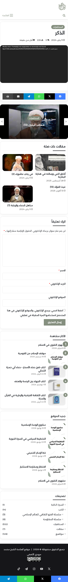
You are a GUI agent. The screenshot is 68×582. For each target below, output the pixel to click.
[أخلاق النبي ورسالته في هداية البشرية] (50, 162)
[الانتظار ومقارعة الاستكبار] (56, 471)
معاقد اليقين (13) (34, 124)
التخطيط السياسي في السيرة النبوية (27, 438)
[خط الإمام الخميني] (56, 457)
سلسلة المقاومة (52, 519)
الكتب (61, 509)
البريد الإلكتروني (57, 284)
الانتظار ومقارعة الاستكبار (33, 466)
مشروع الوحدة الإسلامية (33, 424)
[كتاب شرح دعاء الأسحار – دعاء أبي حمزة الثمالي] (56, 372)
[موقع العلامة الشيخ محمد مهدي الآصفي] (62, 6)
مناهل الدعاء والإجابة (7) (20, 205)
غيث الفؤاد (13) (57, 186)
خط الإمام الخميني (36, 452)
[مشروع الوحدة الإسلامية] (56, 429)
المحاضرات (58, 27)
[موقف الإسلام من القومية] (56, 358)
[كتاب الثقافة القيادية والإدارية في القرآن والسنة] (56, 399)
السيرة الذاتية (57, 504)
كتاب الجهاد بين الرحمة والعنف (30, 381)
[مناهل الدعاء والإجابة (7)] (18, 193)
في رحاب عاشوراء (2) (22, 174)
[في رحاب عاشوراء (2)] (18, 162)
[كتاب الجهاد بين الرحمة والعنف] (56, 386)
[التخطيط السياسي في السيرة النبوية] (56, 443)
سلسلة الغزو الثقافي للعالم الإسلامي (41, 514)
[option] (34, 121)
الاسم (62, 270)
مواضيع (60, 534)
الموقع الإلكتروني (56, 297)
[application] (34, 64)
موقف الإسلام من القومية (32, 353)
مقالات (60, 529)
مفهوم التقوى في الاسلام (51, 344)
